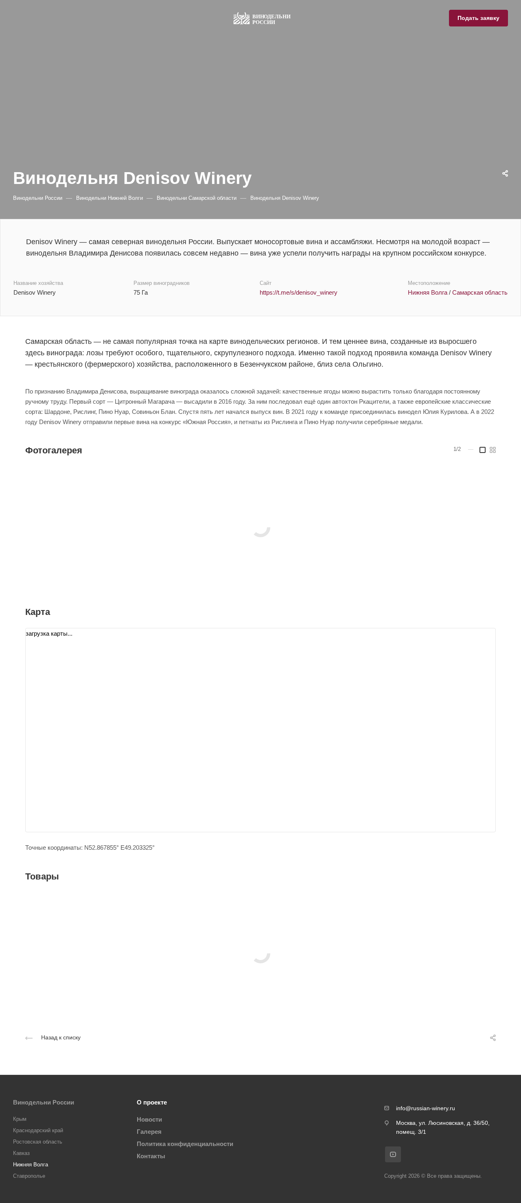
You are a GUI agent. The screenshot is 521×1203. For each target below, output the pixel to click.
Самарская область (480, 292)
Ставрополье (29, 1176)
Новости (149, 1119)
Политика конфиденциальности (185, 1143)
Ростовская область (37, 1142)
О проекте (152, 1102)
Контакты (151, 1156)
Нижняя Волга (427, 292)
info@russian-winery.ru (425, 1108)
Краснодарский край (38, 1130)
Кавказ (21, 1153)
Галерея (149, 1131)
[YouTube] (393, 1154)
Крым (19, 1119)
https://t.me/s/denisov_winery (298, 292)
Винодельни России (43, 1102)
